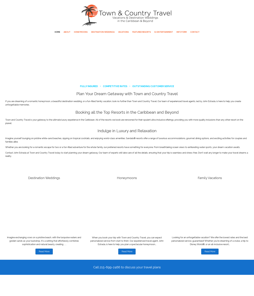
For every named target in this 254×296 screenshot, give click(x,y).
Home (57, 32)
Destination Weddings (103, 32)
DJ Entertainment (163, 32)
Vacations (123, 32)
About (67, 32)
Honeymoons (81, 32)
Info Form (181, 32)
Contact (194, 32)
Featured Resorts (141, 32)
